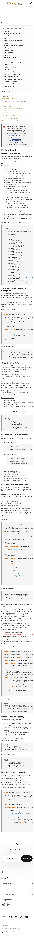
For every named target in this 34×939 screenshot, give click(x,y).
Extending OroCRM (11, 77)
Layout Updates (8, 106)
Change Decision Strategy (9, 118)
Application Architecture (13, 33)
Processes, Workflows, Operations (13, 108)
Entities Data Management (14, 41)
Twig (4, 110)
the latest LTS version (16, 134)
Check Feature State (8, 104)
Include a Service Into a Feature (11, 113)
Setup (7, 31)
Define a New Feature (8, 99)
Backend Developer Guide (24, 21)
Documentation (5, 21)
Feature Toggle (10, 67)
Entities (7, 38)
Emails (7, 55)
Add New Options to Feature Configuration (14, 101)
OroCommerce (9, 872)
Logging (8, 69)
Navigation (9, 53)
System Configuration (12, 72)
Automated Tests (11, 84)
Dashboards (9, 50)
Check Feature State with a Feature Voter (14, 115)
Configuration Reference (13, 74)
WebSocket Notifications (13, 62)
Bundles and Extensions (13, 36)
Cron (6, 60)
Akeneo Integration (11, 81)
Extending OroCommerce (13, 79)
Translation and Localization (14, 45)
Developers (14, 21)
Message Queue (10, 57)
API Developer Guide (12, 86)
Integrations (9, 48)
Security (8, 43)
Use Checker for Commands (10, 121)
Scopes (7, 65)
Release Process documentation (14, 140)
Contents (5, 96)
